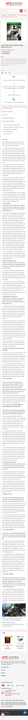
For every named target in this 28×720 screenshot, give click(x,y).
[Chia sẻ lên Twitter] (6, 73)
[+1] (9, 73)
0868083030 (8, 692)
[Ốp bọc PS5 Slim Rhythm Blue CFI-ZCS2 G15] (20, 640)
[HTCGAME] (14, 4)
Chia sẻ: (2, 70)
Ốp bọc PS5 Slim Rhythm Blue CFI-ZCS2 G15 (20, 646)
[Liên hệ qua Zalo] (25, 712)
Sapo (9, 714)
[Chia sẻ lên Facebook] (2, 73)
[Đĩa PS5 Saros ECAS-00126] (7, 640)
